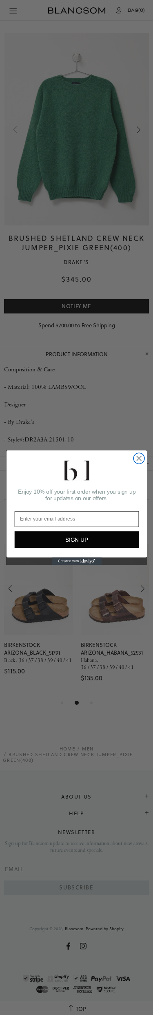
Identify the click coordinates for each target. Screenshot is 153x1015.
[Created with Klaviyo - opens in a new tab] (76, 561)
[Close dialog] (138, 458)
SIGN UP (76, 539)
